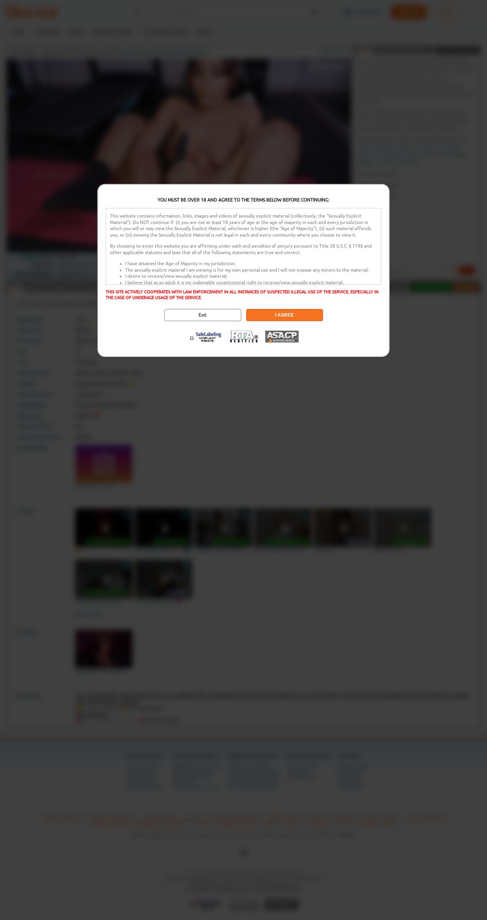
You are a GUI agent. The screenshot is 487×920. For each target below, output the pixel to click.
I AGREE (284, 315)
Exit (203, 315)
